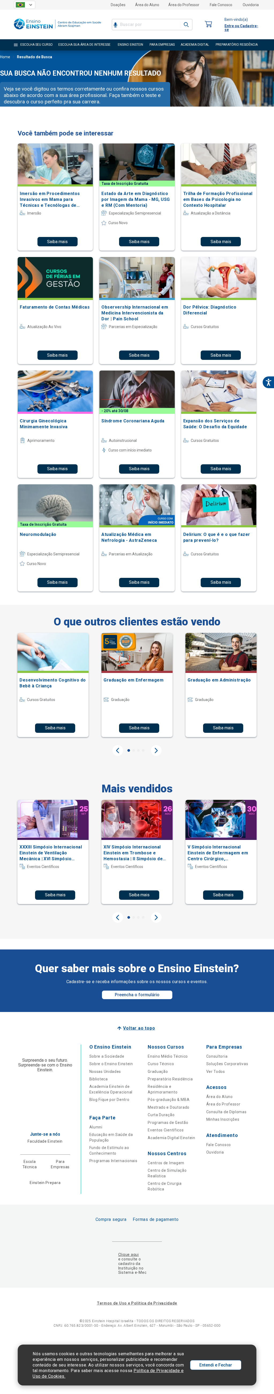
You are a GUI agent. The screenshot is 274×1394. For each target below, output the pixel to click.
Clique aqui (128, 1254)
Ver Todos (215, 1071)
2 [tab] (133, 750)
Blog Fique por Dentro (109, 1099)
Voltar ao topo (139, 1028)
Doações (118, 5)
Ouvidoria (251, 5)
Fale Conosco (221, 5)
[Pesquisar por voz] (115, 24)
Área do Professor (183, 5)
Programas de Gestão (168, 1122)
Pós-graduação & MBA (168, 1099)
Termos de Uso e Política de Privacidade (137, 1303)
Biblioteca (98, 1079)
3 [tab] (138, 750)
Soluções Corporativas (227, 1064)
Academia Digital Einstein (171, 1138)
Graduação (158, 1071)
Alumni (95, 1127)
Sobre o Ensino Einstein (111, 1064)
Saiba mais (57, 241)
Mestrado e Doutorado (168, 1107)
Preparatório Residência (170, 1079)
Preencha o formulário (137, 994)
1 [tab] (128, 750)
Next (156, 750)
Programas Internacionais (113, 1161)
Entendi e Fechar (215, 1365)
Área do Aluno (147, 5)
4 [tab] (143, 750)
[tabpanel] (53, 685)
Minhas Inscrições (222, 1119)
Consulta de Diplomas (226, 1112)
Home (5, 57)
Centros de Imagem (166, 1163)
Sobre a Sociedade (106, 1056)
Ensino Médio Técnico (168, 1056)
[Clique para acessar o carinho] (208, 24)
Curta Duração (161, 1115)
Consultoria (217, 1056)
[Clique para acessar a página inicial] (57, 30)
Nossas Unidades (105, 1071)
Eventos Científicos (166, 1130)
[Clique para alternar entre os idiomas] (24, 5)
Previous (117, 750)
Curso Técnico (161, 1064)
